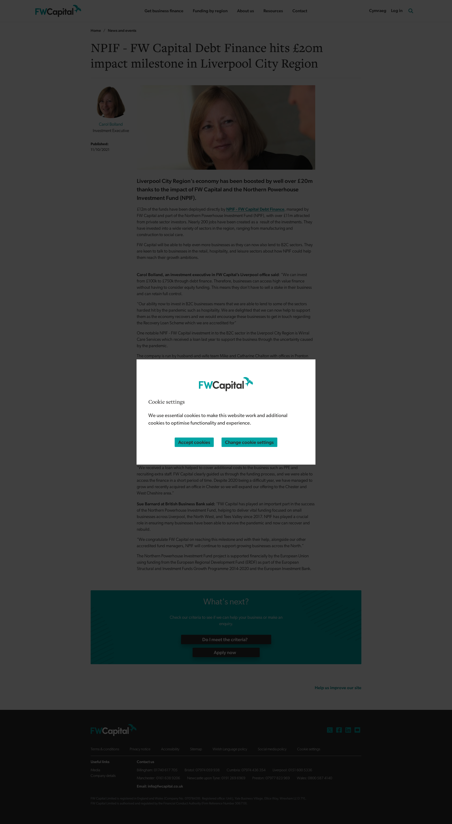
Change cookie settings (249, 442)
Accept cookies (194, 442)
